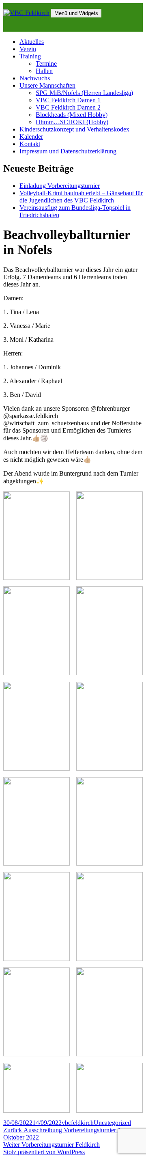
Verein (27, 48)
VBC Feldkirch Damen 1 (68, 100)
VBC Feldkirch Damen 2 (68, 107)
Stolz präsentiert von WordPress (44, 1151)
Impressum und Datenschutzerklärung (67, 151)
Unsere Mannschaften (47, 85)
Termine (46, 63)
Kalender (31, 136)
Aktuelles (31, 41)
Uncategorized (112, 1122)
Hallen (44, 70)
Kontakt (29, 143)
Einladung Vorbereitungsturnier (59, 185)
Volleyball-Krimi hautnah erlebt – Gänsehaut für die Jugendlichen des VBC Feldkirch (81, 197)
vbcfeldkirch (78, 1122)
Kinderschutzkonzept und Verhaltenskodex (74, 129)
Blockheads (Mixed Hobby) (71, 114)
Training (30, 56)
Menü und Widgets (76, 13)
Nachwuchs (34, 78)
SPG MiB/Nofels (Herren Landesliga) (84, 92)
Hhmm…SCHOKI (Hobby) (72, 121)
